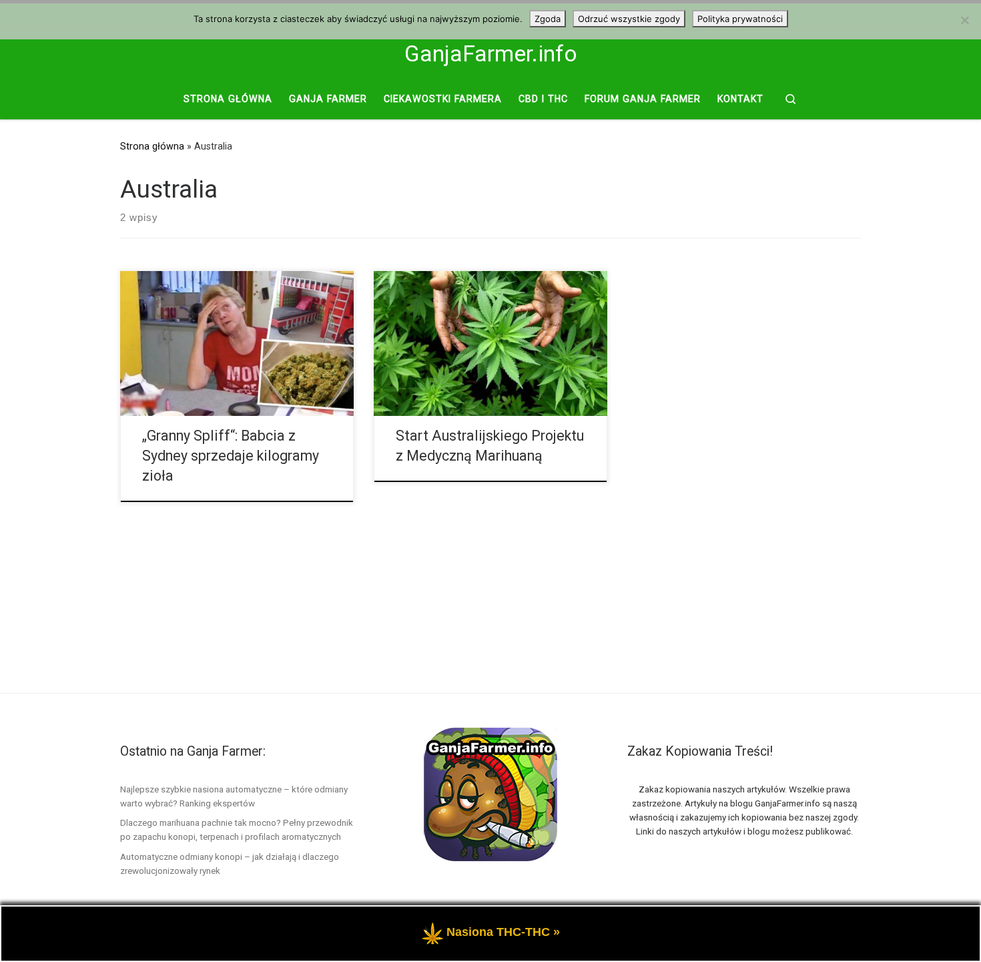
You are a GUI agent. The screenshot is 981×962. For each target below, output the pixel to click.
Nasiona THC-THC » (503, 932)
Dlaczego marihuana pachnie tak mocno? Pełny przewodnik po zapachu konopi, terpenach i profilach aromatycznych (236, 829)
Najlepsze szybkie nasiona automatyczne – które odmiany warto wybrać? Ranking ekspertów (234, 796)
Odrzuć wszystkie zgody (629, 18)
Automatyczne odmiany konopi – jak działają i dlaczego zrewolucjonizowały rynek (229, 863)
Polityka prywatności (740, 18)
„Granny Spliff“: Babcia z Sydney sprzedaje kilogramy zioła (230, 455)
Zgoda (548, 18)
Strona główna (152, 146)
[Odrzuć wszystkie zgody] (964, 20)
